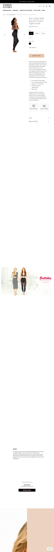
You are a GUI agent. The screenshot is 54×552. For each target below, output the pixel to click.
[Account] (46, 6)
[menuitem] (43, 10)
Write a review (27, 490)
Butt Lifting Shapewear (11, 14)
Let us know (15, 458)
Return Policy (33, 121)
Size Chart (32, 47)
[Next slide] (52, 1)
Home (4, 14)
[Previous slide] (1, 1)
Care (30, 118)
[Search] (43, 6)
